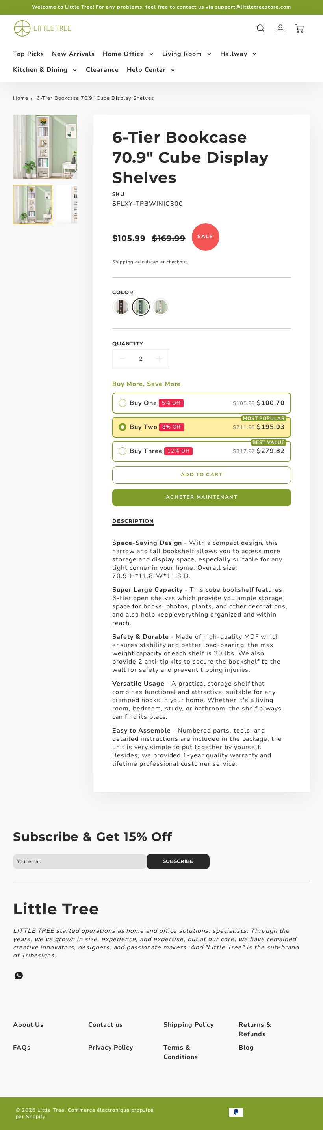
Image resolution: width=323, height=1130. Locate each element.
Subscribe (178, 861)
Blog (246, 1047)
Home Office (123, 54)
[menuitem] (28, 54)
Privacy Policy (110, 1047)
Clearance (102, 69)
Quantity (127, 344)
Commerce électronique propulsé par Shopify (85, 1114)
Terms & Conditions (180, 1052)
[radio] (201, 403)
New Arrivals (73, 54)
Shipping (123, 262)
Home (20, 98)
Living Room (182, 54)
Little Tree (56, 908)
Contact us (105, 1024)
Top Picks (29, 54)
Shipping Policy (188, 1024)
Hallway (233, 54)
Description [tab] (133, 521)
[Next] (83, 147)
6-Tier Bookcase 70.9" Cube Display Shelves (95, 98)
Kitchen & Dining (40, 69)
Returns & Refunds (255, 1029)
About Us (28, 1024)
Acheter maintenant (202, 497)
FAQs (22, 1047)
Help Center (146, 69)
